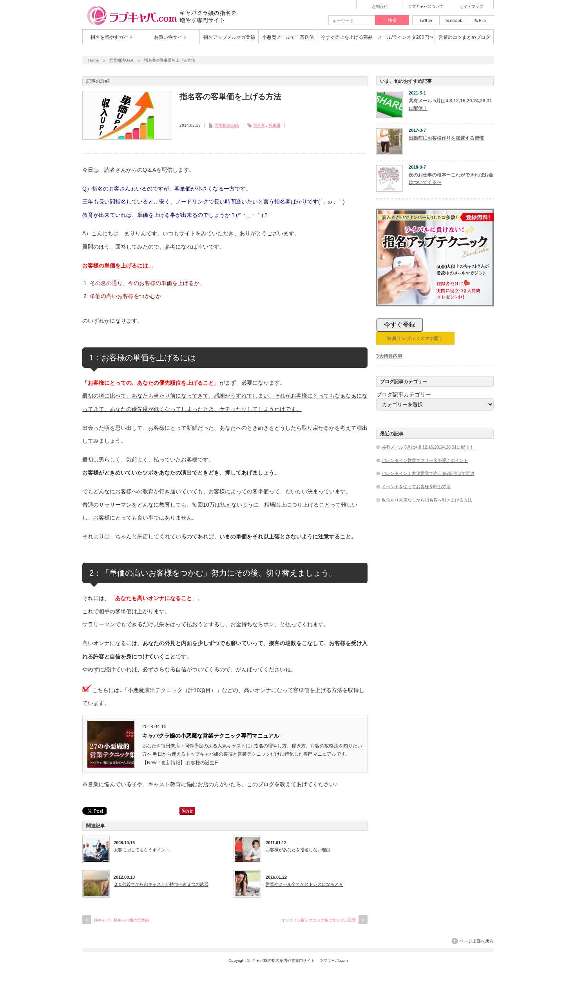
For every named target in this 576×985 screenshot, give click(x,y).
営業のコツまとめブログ (464, 37)
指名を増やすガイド (112, 37)
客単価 (274, 125)
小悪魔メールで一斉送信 (288, 37)
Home (93, 60)
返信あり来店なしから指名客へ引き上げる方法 (427, 500)
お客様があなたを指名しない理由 (298, 849)
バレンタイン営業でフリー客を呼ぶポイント (425, 460)
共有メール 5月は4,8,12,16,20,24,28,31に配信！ (450, 104)
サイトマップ (471, 7)
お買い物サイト (170, 37)
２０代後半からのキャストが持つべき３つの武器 (161, 884)
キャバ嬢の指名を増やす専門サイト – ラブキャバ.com (300, 960)
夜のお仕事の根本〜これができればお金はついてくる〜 (451, 178)
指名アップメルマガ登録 (229, 37)
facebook (453, 20)
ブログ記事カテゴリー (403, 394)
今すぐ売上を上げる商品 (347, 37)
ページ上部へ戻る (476, 941)
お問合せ (380, 7)
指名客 (259, 125)
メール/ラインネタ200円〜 (405, 37)
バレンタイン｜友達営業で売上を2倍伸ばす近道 (428, 473)
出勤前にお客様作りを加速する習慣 (446, 138)
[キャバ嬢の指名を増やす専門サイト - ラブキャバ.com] (160, 25)
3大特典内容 (389, 356)
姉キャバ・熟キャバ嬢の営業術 (121, 920)
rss (480, 20)
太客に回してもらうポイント (142, 849)
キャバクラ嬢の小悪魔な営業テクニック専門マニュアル (210, 735)
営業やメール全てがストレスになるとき (304, 884)
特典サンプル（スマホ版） (415, 338)
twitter (426, 20)
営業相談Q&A (121, 60)
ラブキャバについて (425, 7)
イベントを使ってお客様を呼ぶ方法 (416, 486)
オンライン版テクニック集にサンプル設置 (318, 920)
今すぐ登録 (399, 324)
